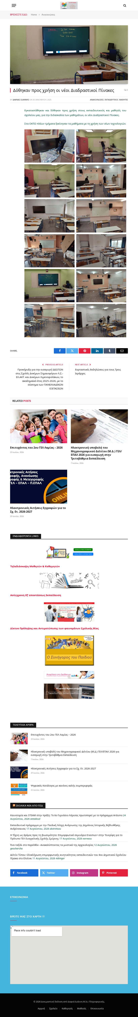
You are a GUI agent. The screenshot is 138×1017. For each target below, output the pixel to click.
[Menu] (14, 5)
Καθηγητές (67, 1008)
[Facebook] (13, 117)
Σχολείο (53, 1008)
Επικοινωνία (97, 1008)
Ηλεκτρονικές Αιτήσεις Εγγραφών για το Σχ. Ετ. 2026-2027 (38, 509)
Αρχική (41, 1008)
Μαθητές (123, 99)
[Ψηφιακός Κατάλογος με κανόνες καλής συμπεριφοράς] (19, 789)
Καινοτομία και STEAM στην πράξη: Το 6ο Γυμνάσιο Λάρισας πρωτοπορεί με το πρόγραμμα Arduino (66, 815)
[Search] (124, 5)
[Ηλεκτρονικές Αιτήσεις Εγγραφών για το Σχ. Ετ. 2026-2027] (38, 487)
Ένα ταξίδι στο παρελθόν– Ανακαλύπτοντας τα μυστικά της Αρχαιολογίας (51, 845)
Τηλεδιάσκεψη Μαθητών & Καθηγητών (35, 566)
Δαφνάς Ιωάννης (21, 99)
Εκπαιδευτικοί (111, 99)
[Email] (13, 152)
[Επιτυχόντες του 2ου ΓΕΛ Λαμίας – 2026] (38, 426)
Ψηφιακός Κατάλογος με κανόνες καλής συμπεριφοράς (61, 785)
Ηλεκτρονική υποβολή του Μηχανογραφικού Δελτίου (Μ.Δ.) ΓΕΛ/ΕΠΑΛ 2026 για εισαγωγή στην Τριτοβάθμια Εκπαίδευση (96, 453)
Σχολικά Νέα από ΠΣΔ (29, 806)
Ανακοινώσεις (97, 99)
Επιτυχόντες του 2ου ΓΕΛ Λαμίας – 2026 (36, 447)
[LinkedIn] (13, 134)
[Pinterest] (13, 143)
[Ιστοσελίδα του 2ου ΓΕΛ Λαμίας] (69, 5)
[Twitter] (13, 126)
